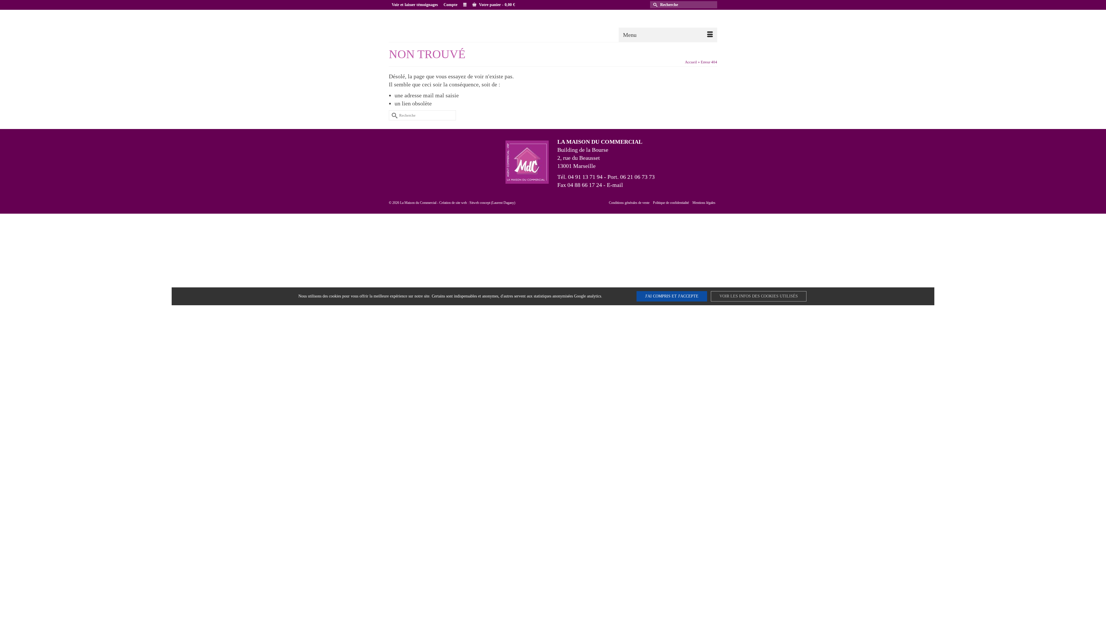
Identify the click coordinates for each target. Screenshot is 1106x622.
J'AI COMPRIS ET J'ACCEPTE (671, 296)
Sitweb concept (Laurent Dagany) (492, 203)
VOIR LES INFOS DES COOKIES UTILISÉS (758, 296)
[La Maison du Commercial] (441, 25)
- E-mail (612, 185)
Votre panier (496, 5)
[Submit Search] (654, 4)
